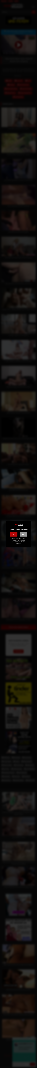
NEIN (23, 534)
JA (13, 534)
